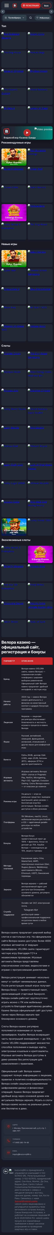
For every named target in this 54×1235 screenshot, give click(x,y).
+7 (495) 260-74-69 (21, 1142)
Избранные (44, 18)
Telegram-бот (31, 909)
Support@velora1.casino (26, 1201)
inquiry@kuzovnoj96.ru (22, 1154)
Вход (46, 5)
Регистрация (32, 5)
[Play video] (27, 133)
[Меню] (6, 5)
